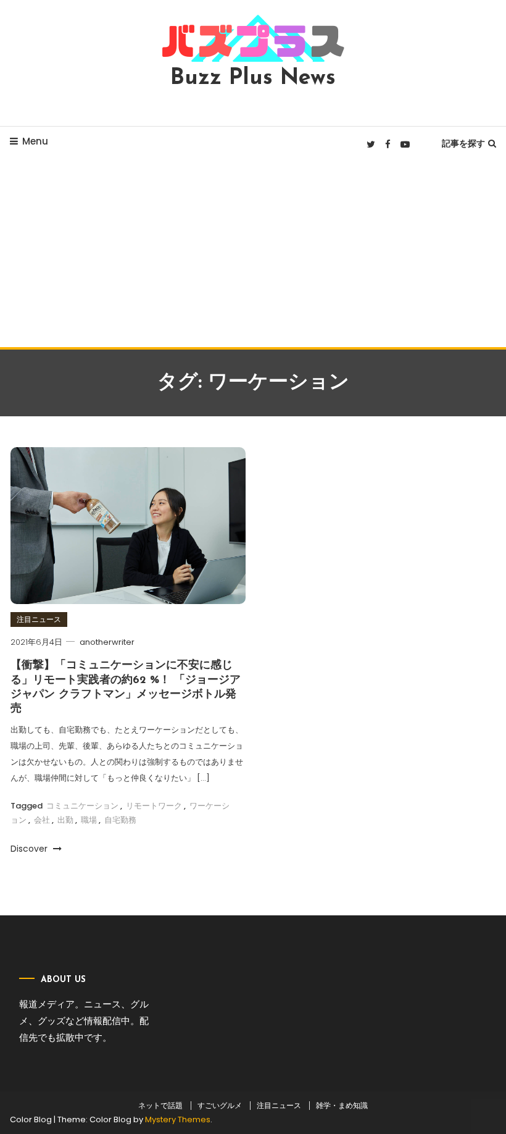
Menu (35, 141)
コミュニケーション (82, 806)
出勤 (65, 820)
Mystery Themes (177, 1119)
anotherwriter (107, 642)
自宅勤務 (120, 820)
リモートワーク (154, 806)
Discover (30, 848)
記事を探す (463, 143)
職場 (89, 820)
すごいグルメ (219, 1105)
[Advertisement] (253, 254)
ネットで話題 (160, 1105)
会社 (42, 820)
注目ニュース (39, 619)
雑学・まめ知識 (342, 1105)
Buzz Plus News (253, 78)
